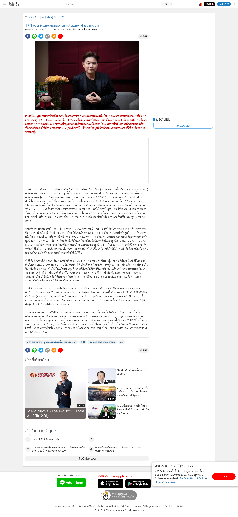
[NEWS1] (209, 4)
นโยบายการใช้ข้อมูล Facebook (147, 506)
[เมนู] (4, 3)
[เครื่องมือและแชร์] (234, 4)
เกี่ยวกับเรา (169, 506)
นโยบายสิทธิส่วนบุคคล (165, 482)
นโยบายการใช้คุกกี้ (86, 506)
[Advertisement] (87, 160)
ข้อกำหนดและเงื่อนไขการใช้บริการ (114, 506)
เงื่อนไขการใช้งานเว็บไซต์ (191, 478)
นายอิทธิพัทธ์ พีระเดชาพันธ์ (102, 341)
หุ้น (41, 17)
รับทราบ (223, 476)
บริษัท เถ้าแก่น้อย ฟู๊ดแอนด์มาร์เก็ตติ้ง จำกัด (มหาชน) (51, 341)
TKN (83, 341)
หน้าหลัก (33, 17)
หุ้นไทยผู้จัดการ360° (54, 17)
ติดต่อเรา (181, 506)
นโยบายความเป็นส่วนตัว (63, 506)
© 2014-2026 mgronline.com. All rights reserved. (119, 509)
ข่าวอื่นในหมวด (87, 458)
